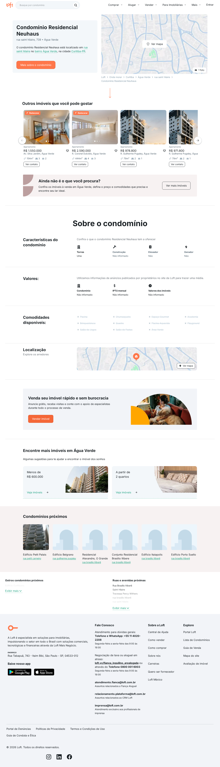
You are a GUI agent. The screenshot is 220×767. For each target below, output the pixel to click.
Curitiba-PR (78, 51)
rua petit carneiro (32, 558)
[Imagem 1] (46, 141)
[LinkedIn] (59, 757)
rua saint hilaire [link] (120, 601)
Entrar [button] (210, 4)
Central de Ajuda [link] (158, 632)
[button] (137, 358)
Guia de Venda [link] (192, 647)
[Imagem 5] (55, 141)
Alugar (132, 4)
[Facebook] (69, 757)
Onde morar (115, 77)
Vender (149, 4)
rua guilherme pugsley (64, 558)
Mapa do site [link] (191, 655)
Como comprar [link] (157, 647)
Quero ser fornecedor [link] (161, 671)
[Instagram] (48, 757)
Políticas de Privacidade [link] (50, 728)
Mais (194, 4)
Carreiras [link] (153, 663)
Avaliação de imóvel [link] (195, 663)
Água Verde (144, 77)
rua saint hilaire (162, 77)
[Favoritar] (67, 150)
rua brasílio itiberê (91, 562)
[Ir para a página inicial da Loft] (10, 5)
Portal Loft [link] (189, 632)
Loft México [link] (155, 679)
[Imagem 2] (48, 141)
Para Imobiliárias (173, 4)
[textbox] (47, 5)
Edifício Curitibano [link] (14, 585)
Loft (103, 77)
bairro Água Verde (46, 51)
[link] (176, 186)
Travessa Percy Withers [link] (125, 593)
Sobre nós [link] (154, 655)
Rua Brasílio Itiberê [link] (122, 585)
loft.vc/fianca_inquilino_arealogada (117, 663)
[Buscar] (75, 5)
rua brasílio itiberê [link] (122, 597)
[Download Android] (19, 673)
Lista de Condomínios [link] (196, 640)
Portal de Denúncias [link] (18, 728)
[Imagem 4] (101, 141)
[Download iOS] (44, 673)
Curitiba (130, 77)
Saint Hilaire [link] (119, 589)
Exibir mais (12, 590)
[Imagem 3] (99, 141)
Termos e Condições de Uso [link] (87, 728)
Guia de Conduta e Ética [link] (21, 735)
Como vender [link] (156, 640)
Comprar (113, 4)
